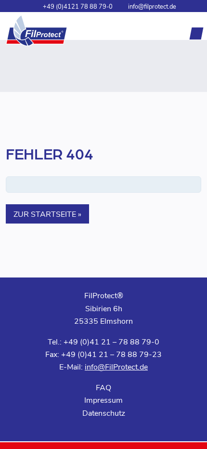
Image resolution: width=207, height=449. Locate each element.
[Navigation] (197, 33)
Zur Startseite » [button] (47, 214)
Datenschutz (103, 413)
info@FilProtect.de (116, 366)
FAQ (103, 387)
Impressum (103, 400)
